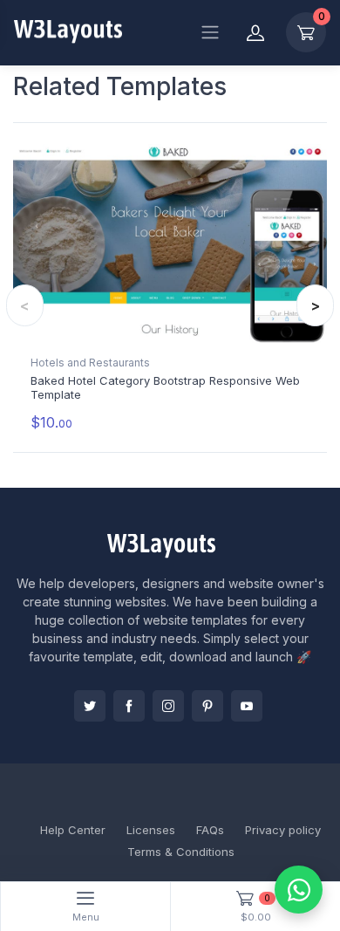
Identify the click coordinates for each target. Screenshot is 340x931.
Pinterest (207, 706)
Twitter (89, 706)
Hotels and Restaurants (90, 362)
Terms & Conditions (181, 852)
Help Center (72, 830)
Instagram (168, 706)
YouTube (246, 706)
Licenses (150, 830)
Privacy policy (283, 830)
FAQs (210, 830)
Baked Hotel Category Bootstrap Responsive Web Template (165, 387)
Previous (25, 305)
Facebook (129, 706)
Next (315, 305)
